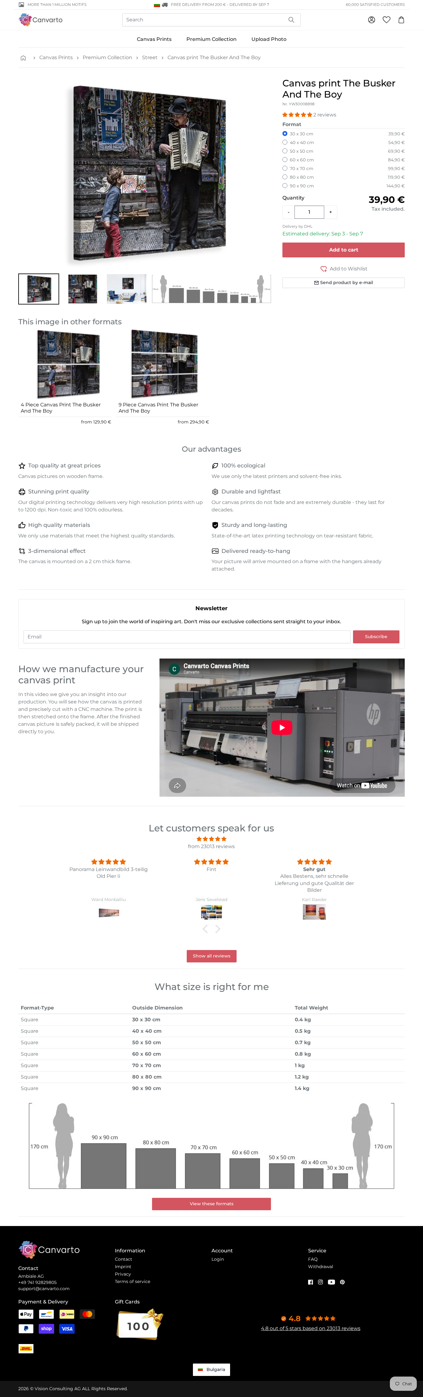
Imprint (123, 1266)
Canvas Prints (154, 39)
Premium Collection (211, 39)
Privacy (123, 1274)
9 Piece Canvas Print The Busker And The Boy (158, 408)
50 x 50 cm (301, 151)
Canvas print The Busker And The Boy (214, 57)
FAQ (313, 1259)
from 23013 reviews (211, 846)
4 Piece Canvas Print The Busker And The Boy (61, 408)
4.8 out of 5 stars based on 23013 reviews (310, 1328)
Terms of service (132, 1281)
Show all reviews (211, 956)
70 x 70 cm (301, 168)
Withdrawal (320, 1266)
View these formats (211, 1203)
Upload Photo (268, 39)
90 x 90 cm (302, 186)
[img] (211, 839)
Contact (123, 1259)
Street (150, 57)
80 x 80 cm (302, 177)
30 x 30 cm (301, 134)
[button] (38, 289)
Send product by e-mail (346, 282)
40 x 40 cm (302, 142)
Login (218, 1259)
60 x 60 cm (302, 160)
